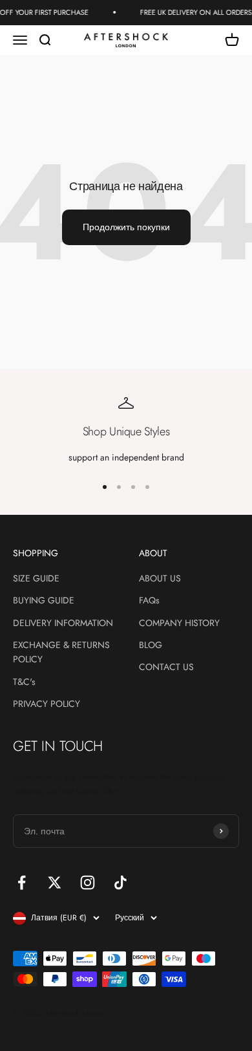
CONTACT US (166, 666)
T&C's (24, 681)
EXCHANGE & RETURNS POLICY (61, 652)
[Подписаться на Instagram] (87, 882)
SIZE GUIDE (36, 578)
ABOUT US (160, 578)
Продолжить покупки (126, 227)
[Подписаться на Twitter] (54, 882)
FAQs (149, 600)
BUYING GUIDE (43, 600)
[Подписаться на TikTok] (120, 882)
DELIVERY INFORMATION (63, 622)
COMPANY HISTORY (179, 622)
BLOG (150, 644)
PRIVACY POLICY (46, 703)
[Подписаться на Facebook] (21, 882)
